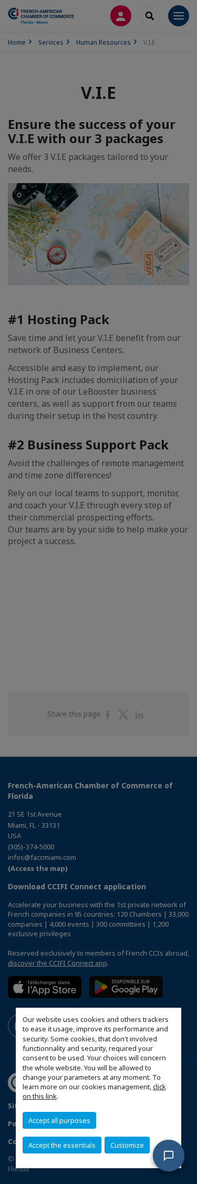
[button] (168, 1155)
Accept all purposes (59, 1120)
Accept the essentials (62, 1145)
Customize (127, 1145)
